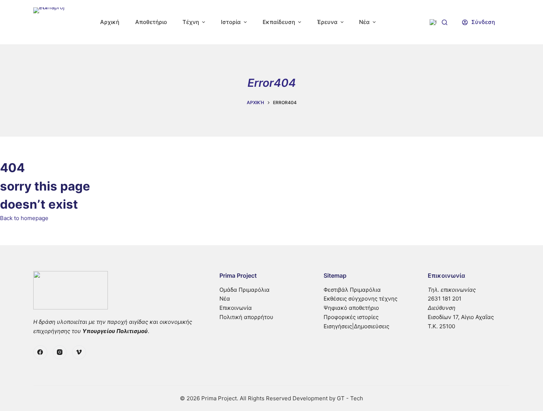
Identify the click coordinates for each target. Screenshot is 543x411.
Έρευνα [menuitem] (327, 21)
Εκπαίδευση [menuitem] (279, 21)
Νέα (224, 298)
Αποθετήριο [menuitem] (151, 21)
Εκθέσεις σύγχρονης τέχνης (360, 298)
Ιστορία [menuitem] (231, 21)
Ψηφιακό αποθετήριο (351, 307)
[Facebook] (40, 352)
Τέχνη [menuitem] (190, 21)
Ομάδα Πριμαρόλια (244, 289)
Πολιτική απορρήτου (246, 317)
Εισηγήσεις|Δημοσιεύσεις (356, 326)
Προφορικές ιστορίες (351, 317)
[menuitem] (433, 22)
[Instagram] (60, 352)
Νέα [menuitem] (364, 21)
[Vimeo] (79, 352)
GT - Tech (350, 398)
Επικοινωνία (235, 307)
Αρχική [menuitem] (109, 21)
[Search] (444, 22)
